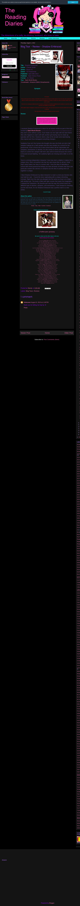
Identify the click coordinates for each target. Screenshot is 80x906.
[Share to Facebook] (49, 288)
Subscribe (9, 66)
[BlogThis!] (46, 288)
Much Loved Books (48, 258)
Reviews (42, 38)
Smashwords (44, 82)
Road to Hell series (48, 261)
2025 (78, 508)
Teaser (78, 784)
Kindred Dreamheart (48, 280)
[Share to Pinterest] (50, 288)
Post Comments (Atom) (51, 339)
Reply (26, 307)
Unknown (27, 302)
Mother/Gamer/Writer (45, 259)
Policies (33, 38)
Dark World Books (31, 80)
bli (77, 529)
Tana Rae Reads (47, 254)
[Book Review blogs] (9, 112)
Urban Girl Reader (47, 255)
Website (32, 205)
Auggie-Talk (44, 264)
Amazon (32, 82)
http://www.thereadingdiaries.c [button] (44, 2)
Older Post (68, 333)
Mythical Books (48, 273)
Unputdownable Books (47, 253)
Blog (36, 205)
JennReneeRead (46, 281)
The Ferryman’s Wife (45, 242)
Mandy (10, 45)
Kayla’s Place (45, 270)
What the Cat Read (47, 265)
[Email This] (45, 288)
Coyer (78, 602)
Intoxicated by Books (48, 276)
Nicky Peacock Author (48, 266)
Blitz (78, 532)
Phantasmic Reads (48, 263)
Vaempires (48, 283)
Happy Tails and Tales (48, 244)
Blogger (51, 903)
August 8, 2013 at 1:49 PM (39, 302)
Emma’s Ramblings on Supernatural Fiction (45, 247)
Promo (78, 708)
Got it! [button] (73, 2)
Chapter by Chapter (48, 271)
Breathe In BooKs (43, 260)
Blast (78, 527)
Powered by (6, 69)
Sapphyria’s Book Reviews (46, 251)
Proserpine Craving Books (48, 245)
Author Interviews (53, 38)
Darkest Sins (46, 240)
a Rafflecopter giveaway (47, 232)
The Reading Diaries (48, 256)
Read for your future (44, 250)
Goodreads (25, 82)
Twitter (39, 205)
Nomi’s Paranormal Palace (45, 249)
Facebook (43, 205)
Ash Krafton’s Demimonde (48, 268)
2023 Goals (24, 38)
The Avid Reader (46, 246)
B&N (38, 82)
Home (5, 38)
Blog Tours (29, 291)
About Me (14, 38)
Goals (78, 644)
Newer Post (25, 333)
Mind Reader (45, 241)
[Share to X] (47, 288)
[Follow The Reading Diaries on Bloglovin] (5, 77)
